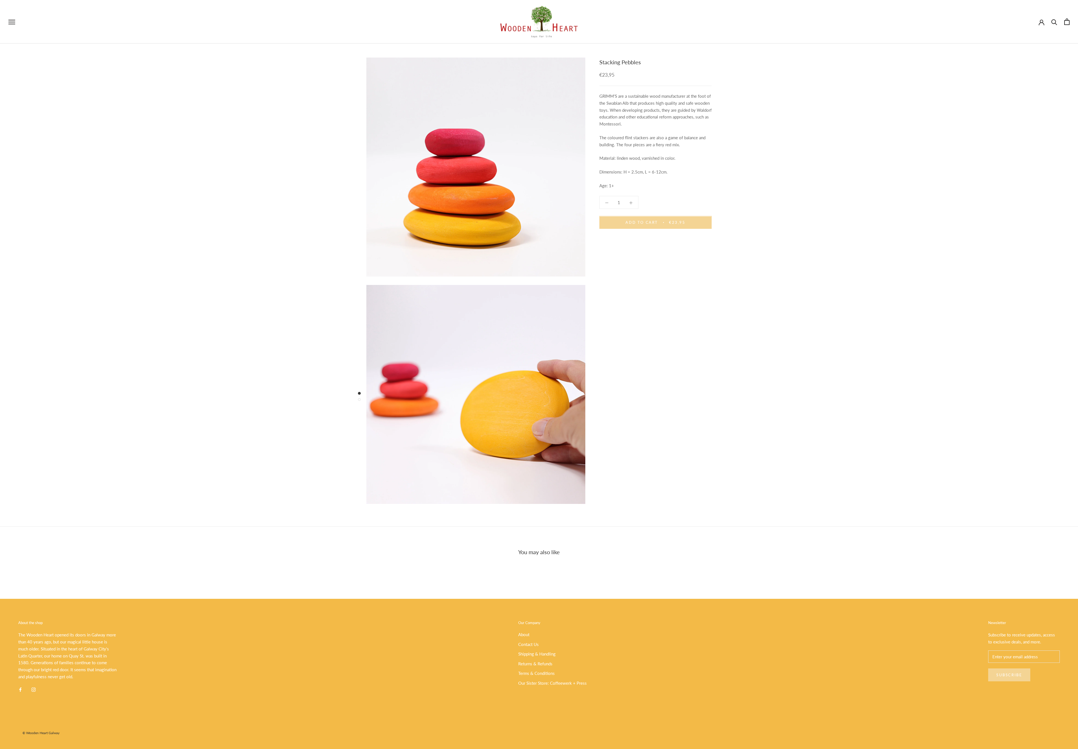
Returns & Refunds (535, 663)
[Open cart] (1067, 22)
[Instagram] (33, 689)
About (523, 634)
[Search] (1054, 22)
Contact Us (528, 644)
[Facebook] (20, 689)
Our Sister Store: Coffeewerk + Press (552, 683)
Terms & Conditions (536, 673)
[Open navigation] (11, 21)
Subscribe (1009, 675)
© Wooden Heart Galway (41, 733)
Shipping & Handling (537, 653)
